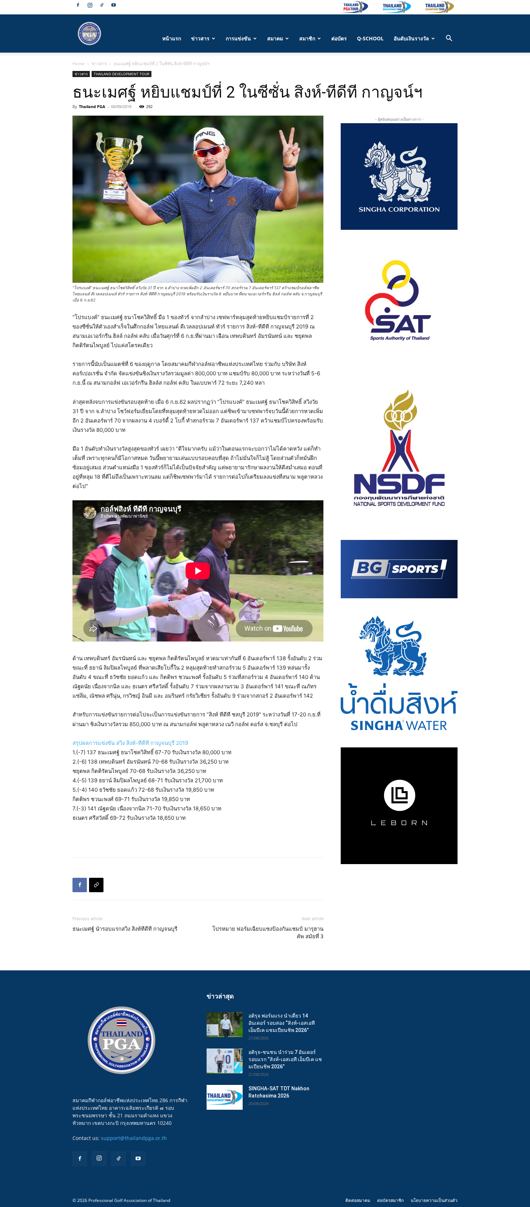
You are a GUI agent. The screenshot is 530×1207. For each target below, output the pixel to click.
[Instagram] (89, 5)
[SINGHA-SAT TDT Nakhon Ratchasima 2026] (225, 1097)
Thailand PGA (92, 106)
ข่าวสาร (200, 38)
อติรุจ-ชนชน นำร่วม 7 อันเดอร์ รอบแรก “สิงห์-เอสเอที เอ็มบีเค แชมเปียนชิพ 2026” (285, 1059)
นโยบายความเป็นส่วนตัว (434, 1200)
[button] (449, 39)
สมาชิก (307, 38)
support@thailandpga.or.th (134, 1138)
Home (78, 64)
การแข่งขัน (238, 38)
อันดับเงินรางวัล (411, 38)
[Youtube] (113, 5)
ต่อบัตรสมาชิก (390, 1200)
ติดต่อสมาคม (357, 1200)
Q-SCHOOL (370, 38)
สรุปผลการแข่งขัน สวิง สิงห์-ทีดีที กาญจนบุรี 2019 (130, 742)
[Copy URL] (96, 885)
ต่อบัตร (339, 38)
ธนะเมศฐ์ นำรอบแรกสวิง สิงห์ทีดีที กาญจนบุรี (124, 929)
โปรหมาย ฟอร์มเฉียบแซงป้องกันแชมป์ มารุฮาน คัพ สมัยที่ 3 (267, 933)
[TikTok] (101, 5)
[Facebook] (77, 5)
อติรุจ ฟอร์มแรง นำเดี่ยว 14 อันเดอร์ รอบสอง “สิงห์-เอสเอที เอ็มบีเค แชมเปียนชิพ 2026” (281, 1023)
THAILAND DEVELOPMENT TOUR (121, 73)
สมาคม (275, 38)
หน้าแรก (171, 38)
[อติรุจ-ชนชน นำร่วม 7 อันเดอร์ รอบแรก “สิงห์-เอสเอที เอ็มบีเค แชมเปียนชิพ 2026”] (225, 1061)
